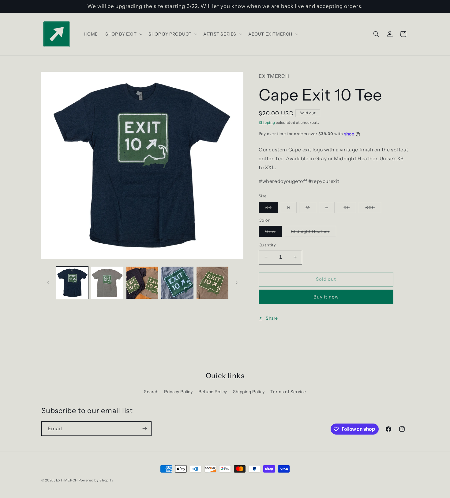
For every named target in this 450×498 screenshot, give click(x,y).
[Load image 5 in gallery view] (212, 282)
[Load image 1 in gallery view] (72, 282)
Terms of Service (288, 391)
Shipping (267, 122)
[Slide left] (48, 282)
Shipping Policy (249, 391)
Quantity (267, 244)
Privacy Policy (178, 391)
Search (151, 391)
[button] (123, 34)
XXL (373, 208)
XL (349, 208)
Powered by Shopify (96, 480)
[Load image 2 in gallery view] (107, 282)
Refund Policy (212, 391)
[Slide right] (236, 282)
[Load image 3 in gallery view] (142, 282)
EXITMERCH (67, 480)
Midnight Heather (313, 232)
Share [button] (272, 318)
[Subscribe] (144, 428)
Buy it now (326, 297)
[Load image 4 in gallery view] (177, 282)
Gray (273, 232)
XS (271, 208)
